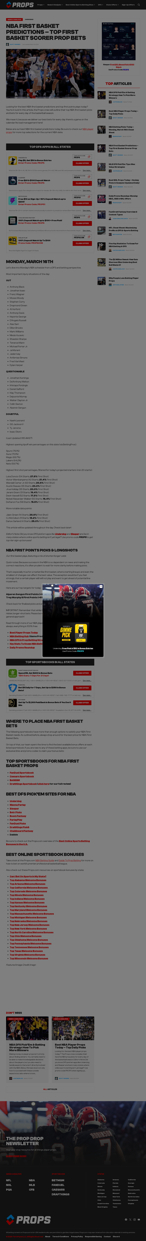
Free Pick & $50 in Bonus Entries (77, 648)
